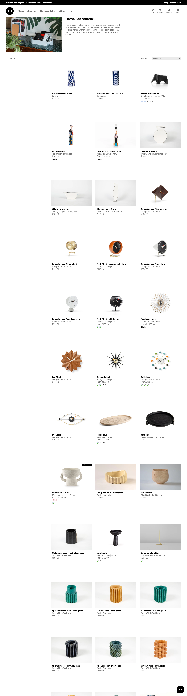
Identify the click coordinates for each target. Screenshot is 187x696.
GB (153, 12)
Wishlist (160, 12)
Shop (166, 2)
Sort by (144, 58)
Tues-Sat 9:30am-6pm (31, 2)
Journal (31, 11)
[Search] (72, 11)
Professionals (175, 2)
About (62, 11)
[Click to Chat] (180, 689)
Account (169, 12)
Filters (12, 59)
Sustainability (48, 11)
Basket (178, 11)
